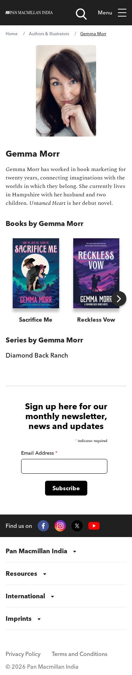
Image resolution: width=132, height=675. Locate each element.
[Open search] (81, 14)
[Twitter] (77, 525)
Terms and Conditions (79, 653)
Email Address (39, 453)
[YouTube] (94, 526)
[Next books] (118, 298)
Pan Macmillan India (36, 551)
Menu (105, 12)
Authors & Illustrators (49, 33)
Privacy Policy (23, 653)
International (25, 596)
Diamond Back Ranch (37, 355)
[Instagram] (60, 525)
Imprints (19, 618)
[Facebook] (43, 525)
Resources (21, 573)
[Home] (29, 12)
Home (12, 33)
